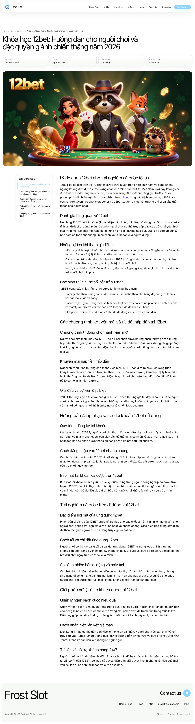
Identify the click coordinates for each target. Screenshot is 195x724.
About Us (161, 714)
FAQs (150, 704)
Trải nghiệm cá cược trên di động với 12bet (35, 207)
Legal (187, 714)
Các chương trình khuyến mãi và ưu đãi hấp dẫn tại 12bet (35, 193)
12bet (125, 197)
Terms (179, 714)
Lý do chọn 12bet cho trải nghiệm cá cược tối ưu (35, 185)
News (12, 31)
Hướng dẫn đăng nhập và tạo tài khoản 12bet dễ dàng (33, 200)
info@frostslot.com (168, 704)
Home (5, 31)
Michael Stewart (12, 62)
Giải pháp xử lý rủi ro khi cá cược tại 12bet (35, 215)
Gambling (21, 31)
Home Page (125, 704)
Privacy (171, 714)
